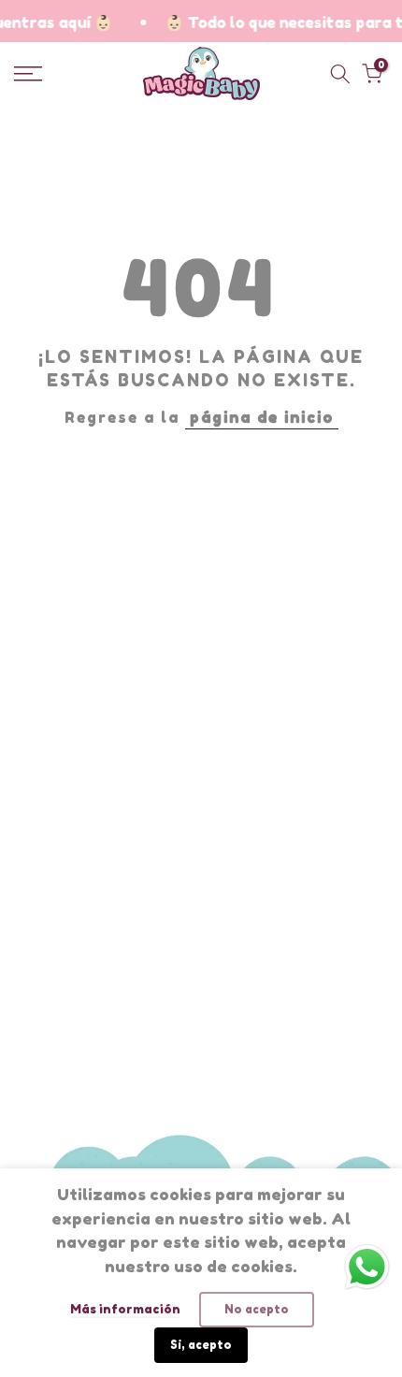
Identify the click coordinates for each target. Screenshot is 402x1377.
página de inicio (262, 417)
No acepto (256, 1309)
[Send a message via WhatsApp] (367, 1267)
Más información (125, 1308)
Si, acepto (201, 1345)
